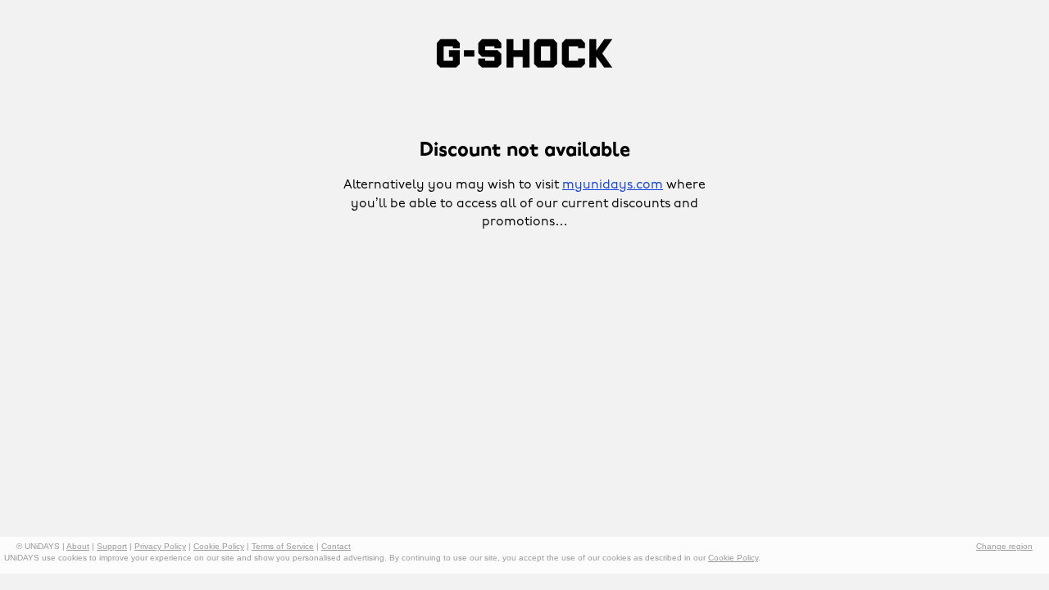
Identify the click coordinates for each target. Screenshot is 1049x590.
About (77, 546)
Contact (336, 546)
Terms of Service (283, 546)
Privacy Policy (160, 546)
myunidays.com (612, 185)
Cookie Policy (218, 546)
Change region (1004, 546)
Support (112, 546)
